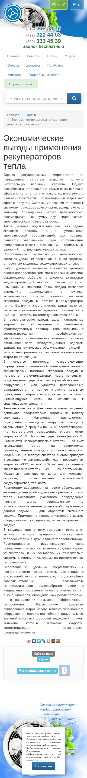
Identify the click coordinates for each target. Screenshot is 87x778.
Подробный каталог (44, 74)
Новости (33, 55)
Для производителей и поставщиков (59, 725)
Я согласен (43, 766)
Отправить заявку (20, 83)
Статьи (52, 55)
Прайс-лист (56, 65)
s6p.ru (43, 659)
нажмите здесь (33, 760)
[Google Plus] (58, 640)
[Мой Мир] (53, 640)
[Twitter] (38, 640)
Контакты (14, 74)
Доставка (33, 65)
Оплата (13, 65)
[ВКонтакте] (34, 640)
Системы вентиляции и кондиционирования (58, 706)
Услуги (70, 55)
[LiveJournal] (43, 640)
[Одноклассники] (48, 640)
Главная (13, 55)
